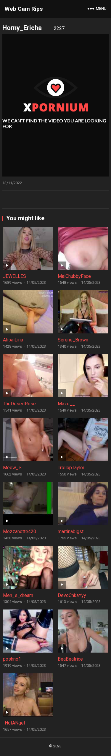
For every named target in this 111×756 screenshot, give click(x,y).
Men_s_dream (18, 595)
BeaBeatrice (70, 659)
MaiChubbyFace (74, 276)
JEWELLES (14, 276)
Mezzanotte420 (19, 531)
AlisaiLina (13, 340)
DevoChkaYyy (72, 595)
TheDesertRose (19, 404)
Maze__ (66, 404)
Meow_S (12, 467)
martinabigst (70, 531)
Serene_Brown (73, 340)
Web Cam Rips (23, 8)
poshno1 (12, 659)
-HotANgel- (15, 723)
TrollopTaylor (71, 467)
